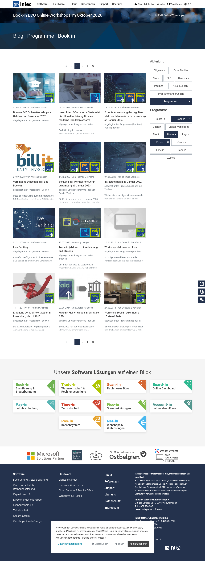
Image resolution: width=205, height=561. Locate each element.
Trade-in (116, 127)
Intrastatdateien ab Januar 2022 (123, 181)
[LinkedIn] (167, 548)
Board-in (160, 118)
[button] (187, 4)
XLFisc (171, 157)
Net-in (90, 124)
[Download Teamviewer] (201, 283)
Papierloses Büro (22, 494)
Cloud (156, 78)
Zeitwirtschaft (21, 510)
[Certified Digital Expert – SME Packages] (166, 455)
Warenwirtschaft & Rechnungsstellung (24, 487)
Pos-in (107, 127)
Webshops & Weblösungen (28, 521)
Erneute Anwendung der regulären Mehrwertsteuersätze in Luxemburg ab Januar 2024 (125, 116)
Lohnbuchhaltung (23, 505)
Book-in (45, 120)
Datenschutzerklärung (70, 543)
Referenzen (111, 481)
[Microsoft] (45, 455)
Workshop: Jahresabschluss (120, 247)
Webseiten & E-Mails (70, 495)
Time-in (160, 150)
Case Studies (180, 70)
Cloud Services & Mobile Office (76, 490)
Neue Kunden (180, 85)
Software (19, 474)
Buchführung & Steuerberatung (30, 479)
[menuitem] (43, 4)
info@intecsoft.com (152, 509)
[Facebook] (173, 548)
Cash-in (157, 126)
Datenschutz (112, 501)
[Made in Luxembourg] (96, 455)
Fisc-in (156, 134)
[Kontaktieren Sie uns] (201, 300)
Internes (158, 85)
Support (109, 488)
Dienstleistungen (68, 479)
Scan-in (181, 142)
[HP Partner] (77, 455)
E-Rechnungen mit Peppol (27, 499)
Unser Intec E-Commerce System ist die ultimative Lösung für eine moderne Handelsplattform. (79, 116)
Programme (35, 120)
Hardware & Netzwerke (71, 485)
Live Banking (20, 247)
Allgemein (159, 70)
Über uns (110, 494)
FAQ (169, 78)
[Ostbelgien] (128, 455)
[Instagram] (178, 548)
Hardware (183, 78)
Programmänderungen (171, 93)
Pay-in (185, 134)
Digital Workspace (178, 126)
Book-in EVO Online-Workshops (166, 15)
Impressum (111, 507)
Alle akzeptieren (138, 543)
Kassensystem (21, 515)
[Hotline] (201, 292)
